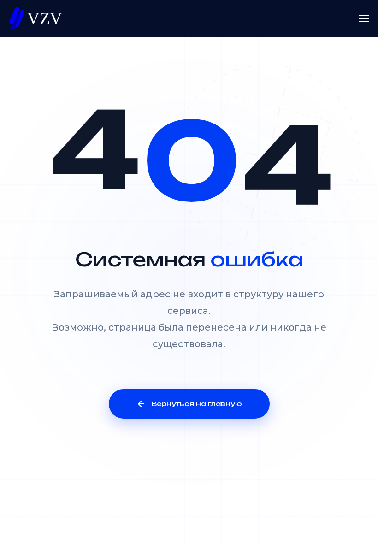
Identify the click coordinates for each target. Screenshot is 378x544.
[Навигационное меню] (364, 18)
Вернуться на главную (196, 404)
